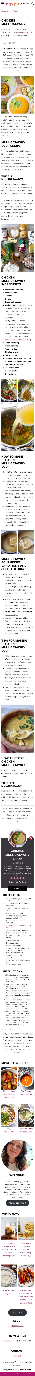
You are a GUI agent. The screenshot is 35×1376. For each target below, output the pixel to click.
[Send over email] (29, 1374)
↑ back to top (17, 1312)
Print (17, 888)
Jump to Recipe (10, 43)
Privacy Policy (18, 1326)
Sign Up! (7, 1341)
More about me (16, 1203)
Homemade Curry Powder (16, 340)
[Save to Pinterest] (17, 1374)
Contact (17, 1356)
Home (3, 11)
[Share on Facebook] (6, 1374)
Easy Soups (13, 11)
